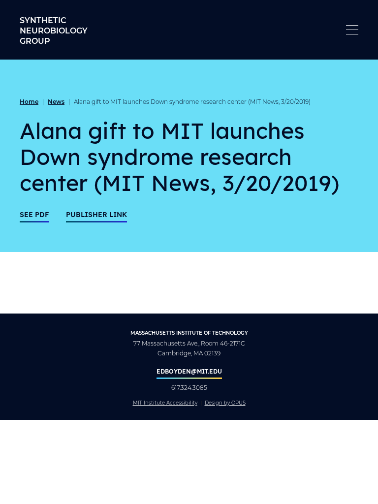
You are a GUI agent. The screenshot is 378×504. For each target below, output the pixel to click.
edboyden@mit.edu (189, 371)
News (56, 101)
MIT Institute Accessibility (165, 403)
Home (29, 101)
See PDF (34, 214)
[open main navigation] (352, 29)
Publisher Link (96, 214)
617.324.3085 (189, 387)
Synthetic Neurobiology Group (54, 30)
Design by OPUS (225, 403)
